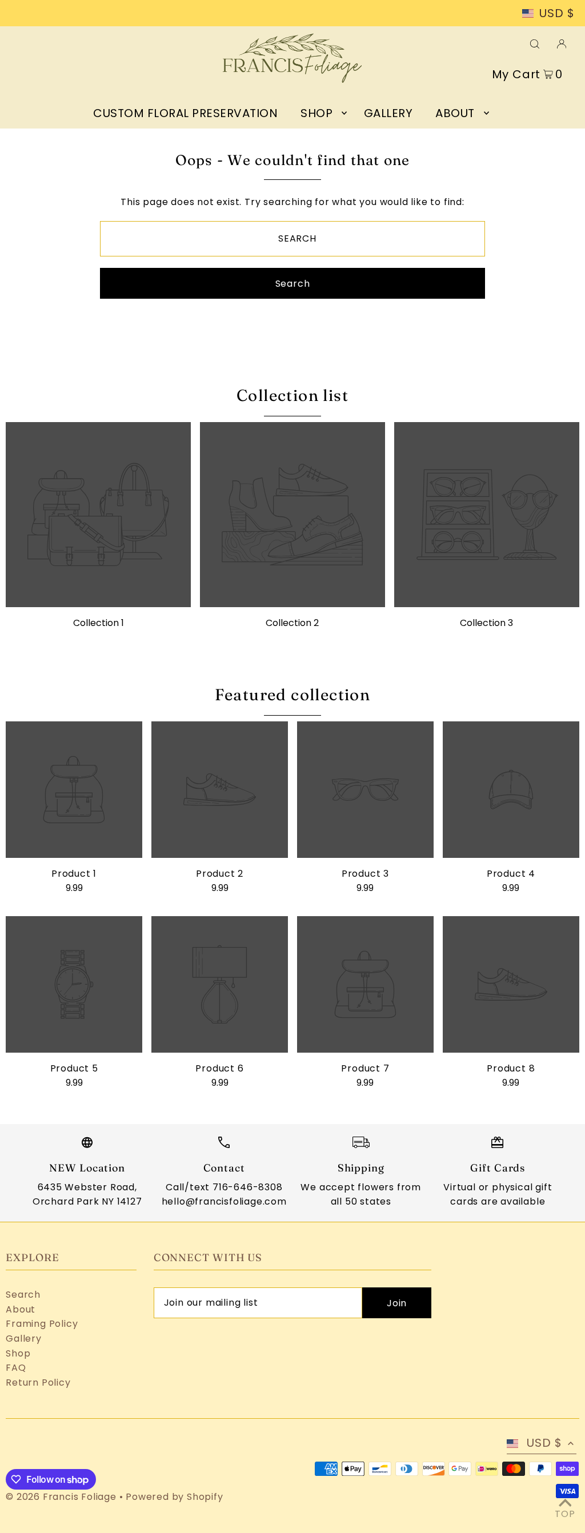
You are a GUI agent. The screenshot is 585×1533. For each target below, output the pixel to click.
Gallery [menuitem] (388, 113)
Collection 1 (98, 622)
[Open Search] (535, 43)
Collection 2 (292, 622)
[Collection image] (98, 514)
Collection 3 (486, 622)
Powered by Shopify (174, 1496)
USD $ (557, 13)
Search (23, 1294)
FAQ (16, 1367)
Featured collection (293, 694)
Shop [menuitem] (316, 113)
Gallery (24, 1338)
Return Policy (38, 1382)
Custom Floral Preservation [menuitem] (185, 113)
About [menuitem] (455, 113)
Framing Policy (42, 1323)
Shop (18, 1353)
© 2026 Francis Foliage (61, 1496)
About (20, 1309)
